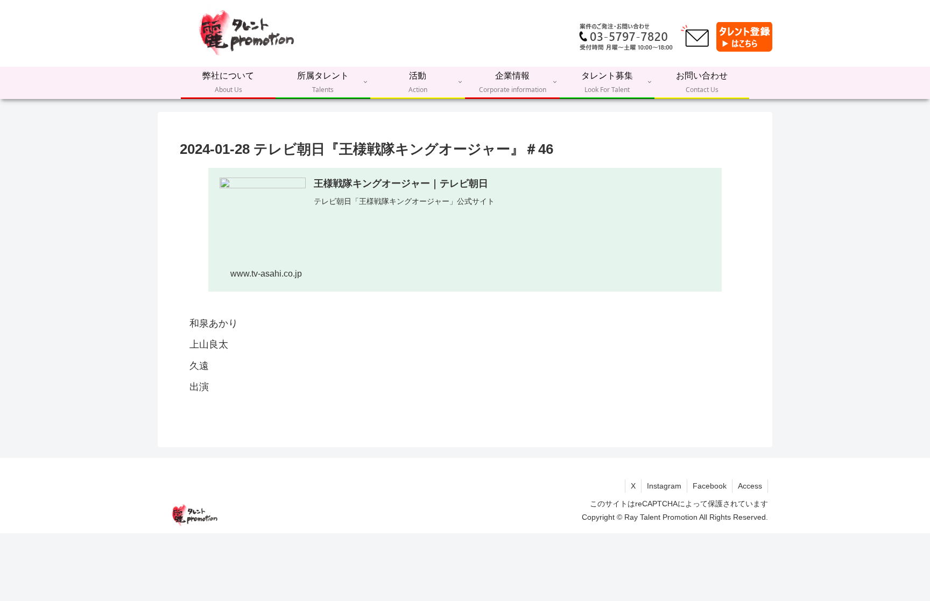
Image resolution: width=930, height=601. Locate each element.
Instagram (664, 486)
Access (750, 486)
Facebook (710, 486)
